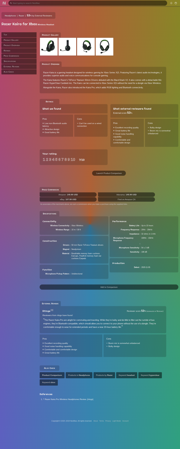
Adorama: (126, 194)
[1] (52, 310)
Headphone (10, 16)
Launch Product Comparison (109, 173)
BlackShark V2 (121, 80)
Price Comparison (11, 56)
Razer (21, 16)
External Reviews (11, 66)
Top (5, 35)
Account (125, 421)
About (95, 421)
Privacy (108, 421)
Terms (101, 421)
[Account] (175, 3)
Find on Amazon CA (126, 199)
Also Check (9, 72)
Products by (104, 375)
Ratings (7, 50)
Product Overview (12, 45)
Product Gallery (11, 40)
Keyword (127, 375)
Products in (79, 375)
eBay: (68, 199)
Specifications (10, 61)
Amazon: (68, 194)
